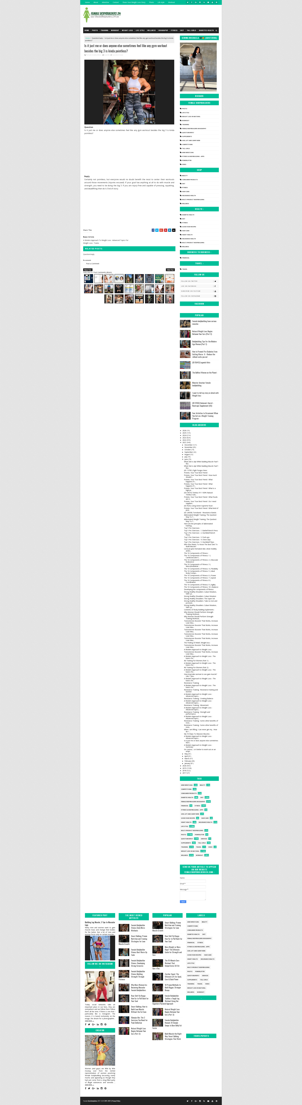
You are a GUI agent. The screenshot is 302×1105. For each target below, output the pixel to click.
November (189, 447)
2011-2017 (107, 1101)
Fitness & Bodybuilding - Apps (193, 156)
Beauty (184, 175)
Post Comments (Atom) (102, 272)
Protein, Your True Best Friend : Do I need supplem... (200, 502)
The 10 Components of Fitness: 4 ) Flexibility (201, 569)
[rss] (204, 2)
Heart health (187, 235)
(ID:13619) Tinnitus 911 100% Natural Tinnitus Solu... (198, 494)
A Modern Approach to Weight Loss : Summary (198, 746)
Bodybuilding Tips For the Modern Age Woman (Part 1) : (204, 342)
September (189, 452)
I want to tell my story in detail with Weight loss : (205, 394)
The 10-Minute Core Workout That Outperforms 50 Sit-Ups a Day (166, 964)
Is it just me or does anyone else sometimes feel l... (201, 741)
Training (104, 30)
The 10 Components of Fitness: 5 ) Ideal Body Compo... (199, 572)
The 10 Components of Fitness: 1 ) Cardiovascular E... (197, 556)
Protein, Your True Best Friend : (196, 473)
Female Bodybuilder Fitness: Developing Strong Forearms (138, 963)
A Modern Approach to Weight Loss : (198, 649)
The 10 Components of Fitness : (196, 553)
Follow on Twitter (189, 281)
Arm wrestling (188, 152)
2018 (184, 770)
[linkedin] (98, 1024)
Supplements (187, 136)
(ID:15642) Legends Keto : (201, 362)
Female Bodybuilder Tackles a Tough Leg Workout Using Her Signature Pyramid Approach (165, 999)
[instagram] (200, 2)
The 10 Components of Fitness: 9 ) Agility (200, 585)
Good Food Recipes (189, 227)
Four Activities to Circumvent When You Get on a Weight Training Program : (205, 416)
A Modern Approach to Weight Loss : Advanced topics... (198, 695)
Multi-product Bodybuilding (193, 199)
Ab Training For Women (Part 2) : (196, 667)
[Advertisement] (129, 154)
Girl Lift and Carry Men (191, 140)
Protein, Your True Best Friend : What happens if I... (198, 480)
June (186, 459)
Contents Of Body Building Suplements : (199, 610)
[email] (208, 2)
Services (204, 839)
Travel (184, 269)
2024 (184, 435)
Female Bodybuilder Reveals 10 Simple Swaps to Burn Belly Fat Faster (167, 1024)
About (96, 2)
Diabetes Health (206, 30)
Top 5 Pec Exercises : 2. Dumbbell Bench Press (199, 534)
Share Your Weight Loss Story (134, 2)
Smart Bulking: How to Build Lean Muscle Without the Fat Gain (139, 1009)
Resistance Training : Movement (196, 705)
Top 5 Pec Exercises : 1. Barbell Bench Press (201, 530)
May (186, 754)
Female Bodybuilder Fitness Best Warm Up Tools (139, 952)
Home (87, 2)
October (188, 449)
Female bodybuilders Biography (194, 128)
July (186, 457)
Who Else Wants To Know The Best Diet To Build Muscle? (201, 545)
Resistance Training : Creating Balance (198, 698)
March (187, 758)
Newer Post (87, 269)
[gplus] (196, 2)
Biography (163, 30)
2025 (184, 433)
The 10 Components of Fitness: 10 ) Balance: (201, 587)
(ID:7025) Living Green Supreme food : (198, 506)
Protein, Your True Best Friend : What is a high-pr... (200, 489)
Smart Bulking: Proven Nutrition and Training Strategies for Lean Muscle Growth (133, 940)
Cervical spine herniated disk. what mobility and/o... (200, 550)
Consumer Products (190, 179)
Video (184, 164)
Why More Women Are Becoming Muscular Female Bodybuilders (139, 988)
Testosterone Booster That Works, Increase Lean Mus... (201, 622)
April (186, 756)
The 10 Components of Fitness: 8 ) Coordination (197, 581)
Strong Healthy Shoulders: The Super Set (199, 598)
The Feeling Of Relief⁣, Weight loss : (197, 643)
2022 (184, 440)
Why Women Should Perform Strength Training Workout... (198, 613)
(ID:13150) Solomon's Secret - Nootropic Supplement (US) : (203, 404)
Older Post (170, 269)
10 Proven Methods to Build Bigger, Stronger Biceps (173, 988)
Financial (185, 258)
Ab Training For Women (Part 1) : (196, 660)
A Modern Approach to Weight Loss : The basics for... (200, 657)
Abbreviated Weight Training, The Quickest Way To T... (200, 516)
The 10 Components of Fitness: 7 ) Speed (200, 578)
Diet (182, 30)
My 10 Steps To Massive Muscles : (197, 734)
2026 (184, 430)
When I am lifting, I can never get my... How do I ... (200, 730)
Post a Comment (92, 263)
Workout (171, 2)
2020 (184, 766)
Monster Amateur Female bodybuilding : (201, 384)
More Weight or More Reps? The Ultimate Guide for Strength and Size (167, 951)
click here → (89, 1021)
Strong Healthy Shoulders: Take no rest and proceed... (200, 602)
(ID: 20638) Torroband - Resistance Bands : (200, 512)
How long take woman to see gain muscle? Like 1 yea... (200, 675)
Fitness (174, 30)
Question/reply (97, 38)
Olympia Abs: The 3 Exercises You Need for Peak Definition (139, 1020)
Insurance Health (189, 195)
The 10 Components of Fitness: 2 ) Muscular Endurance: (201, 561)
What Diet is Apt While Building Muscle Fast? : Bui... (201, 462)
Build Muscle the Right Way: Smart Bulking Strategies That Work (173, 1036)
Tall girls (191, 30)
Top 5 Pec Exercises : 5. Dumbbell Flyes (199, 542)
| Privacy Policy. (115, 1101)
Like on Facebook (188, 286)
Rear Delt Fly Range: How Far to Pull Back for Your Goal (140, 998)
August (187, 454)
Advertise (105, 2)
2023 (184, 438)
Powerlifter (186, 160)
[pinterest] (216, 2)
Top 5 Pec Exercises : (192, 528)
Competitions (187, 144)
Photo (151, 2)
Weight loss (127, 30)
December (189, 445)
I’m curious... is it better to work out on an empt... (200, 750)
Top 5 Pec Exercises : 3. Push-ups (197, 537)
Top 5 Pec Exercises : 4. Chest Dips (197, 539)
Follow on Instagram (190, 296)
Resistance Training (191, 683)
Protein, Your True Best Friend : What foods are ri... (201, 498)
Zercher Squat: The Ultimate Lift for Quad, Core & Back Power (173, 977)
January (188, 763)
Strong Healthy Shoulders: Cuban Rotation (200, 596)
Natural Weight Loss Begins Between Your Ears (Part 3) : (202, 332)
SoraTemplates (92, 1101)
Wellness (151, 30)
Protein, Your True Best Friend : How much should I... (200, 476)
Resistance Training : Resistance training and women (201, 691)
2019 (184, 768)
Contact (116, 2)
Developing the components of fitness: (199, 589)
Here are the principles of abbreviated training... (198, 525)
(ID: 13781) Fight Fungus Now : (196, 470)
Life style (161, 2)
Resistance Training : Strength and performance (197, 713)
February (188, 761)
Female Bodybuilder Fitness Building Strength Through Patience (132, 975)
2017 (184, 773)
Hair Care (185, 191)
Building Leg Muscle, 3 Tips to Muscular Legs (100, 923)
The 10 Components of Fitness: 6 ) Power (200, 575)
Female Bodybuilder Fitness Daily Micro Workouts (138, 928)
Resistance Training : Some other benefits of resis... (201, 722)
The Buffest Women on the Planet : (204, 372)
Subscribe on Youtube (191, 291)
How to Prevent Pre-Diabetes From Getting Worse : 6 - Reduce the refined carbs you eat (204, 354)
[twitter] (187, 2)
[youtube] (212, 2)
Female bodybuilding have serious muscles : (204, 322)
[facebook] (191, 2)
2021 (184, 442)
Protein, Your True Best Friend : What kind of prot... (201, 509)
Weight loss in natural (191, 116)
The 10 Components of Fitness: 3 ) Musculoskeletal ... (197, 565)
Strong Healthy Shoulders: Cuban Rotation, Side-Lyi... (200, 593)
